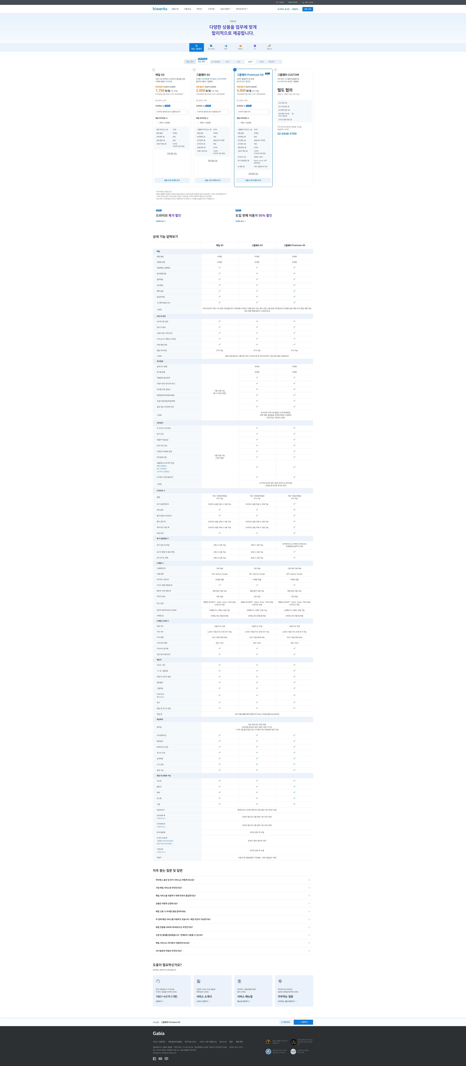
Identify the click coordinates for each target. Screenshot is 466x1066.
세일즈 (240, 49)
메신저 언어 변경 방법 (164, 844)
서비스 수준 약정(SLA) (208, 1042)
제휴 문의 (239, 1042)
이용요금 (187, 9)
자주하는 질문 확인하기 (286, 1001)
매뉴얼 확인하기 (243, 1001)
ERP (225, 49)
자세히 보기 (160, 221)
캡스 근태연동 (161, 469)
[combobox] (274, 62)
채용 (231, 1042)
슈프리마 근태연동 (163, 472)
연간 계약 (201, 62)
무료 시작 (307, 9)
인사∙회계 (211, 49)
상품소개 (175, 9)
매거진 (199, 9)
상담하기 (159, 1001)
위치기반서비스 (191, 1042)
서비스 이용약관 (159, 1042)
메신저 (269, 49)
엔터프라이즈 (241, 9)
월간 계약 (190, 62)
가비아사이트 (292, 2)
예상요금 (286, 1022)
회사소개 (223, 1042)
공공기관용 (224, 9)
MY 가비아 (280, 2)
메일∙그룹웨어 (196, 49)
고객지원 (211, 9)
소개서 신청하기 (202, 1001)
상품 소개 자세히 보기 (172, 180)
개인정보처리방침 (175, 1042)
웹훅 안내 (160, 697)
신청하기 (304, 1022)
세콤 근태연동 (161, 466)
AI (255, 49)
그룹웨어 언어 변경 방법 (164, 841)
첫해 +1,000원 (164, 123)
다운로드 (295, 9)
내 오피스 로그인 (284, 9)
